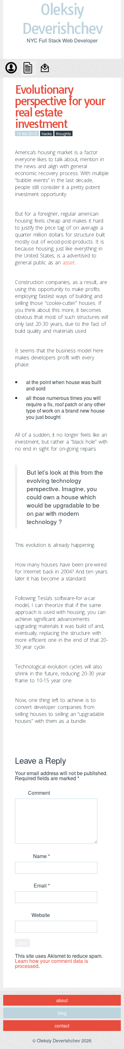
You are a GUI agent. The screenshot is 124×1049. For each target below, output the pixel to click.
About (11, 68)
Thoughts (63, 133)
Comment (39, 792)
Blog (28, 68)
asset (69, 262)
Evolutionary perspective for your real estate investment (60, 107)
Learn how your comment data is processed (51, 963)
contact (45, 68)
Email (42, 885)
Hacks (47, 133)
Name (41, 856)
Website (40, 915)
